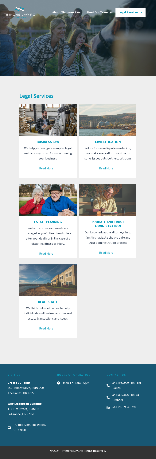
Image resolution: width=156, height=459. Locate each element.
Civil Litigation (108, 141)
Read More (48, 168)
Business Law (48, 141)
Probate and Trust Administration (108, 224)
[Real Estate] (47, 280)
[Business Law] (47, 120)
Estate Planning (48, 221)
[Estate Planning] (47, 200)
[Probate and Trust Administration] (107, 200)
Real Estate (48, 302)
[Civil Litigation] (107, 120)
